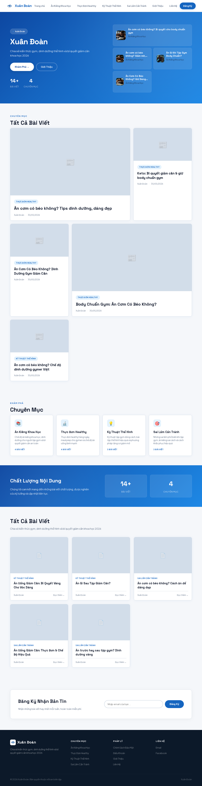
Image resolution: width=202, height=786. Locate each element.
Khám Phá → (22, 66)
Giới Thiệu (157, 5)
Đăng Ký (187, 6)
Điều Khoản (119, 753)
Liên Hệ (173, 5)
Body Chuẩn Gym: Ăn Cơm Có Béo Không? (116, 304)
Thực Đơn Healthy (86, 5)
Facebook (161, 753)
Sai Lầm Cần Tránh (136, 5)
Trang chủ (39, 5)
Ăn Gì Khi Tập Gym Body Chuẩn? (176, 54)
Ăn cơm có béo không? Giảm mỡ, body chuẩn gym (135, 56)
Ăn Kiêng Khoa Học (61, 5)
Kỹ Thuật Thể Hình (111, 5)
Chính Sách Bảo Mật (123, 747)
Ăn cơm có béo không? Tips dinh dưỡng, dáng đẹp (63, 208)
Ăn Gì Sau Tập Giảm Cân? (93, 583)
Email (158, 747)
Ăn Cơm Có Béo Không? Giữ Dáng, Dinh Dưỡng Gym (136, 79)
